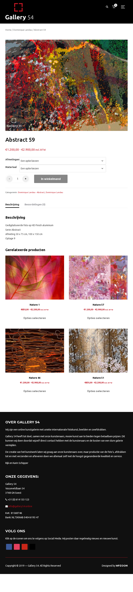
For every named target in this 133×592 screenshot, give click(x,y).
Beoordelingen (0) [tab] (35, 204)
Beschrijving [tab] (12, 204)
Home (8, 30)
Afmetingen (12, 159)
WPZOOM (122, 565)
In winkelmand (51, 179)
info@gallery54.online (20, 506)
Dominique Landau (22, 30)
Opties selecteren (34, 318)
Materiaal (11, 167)
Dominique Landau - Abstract (31, 192)
